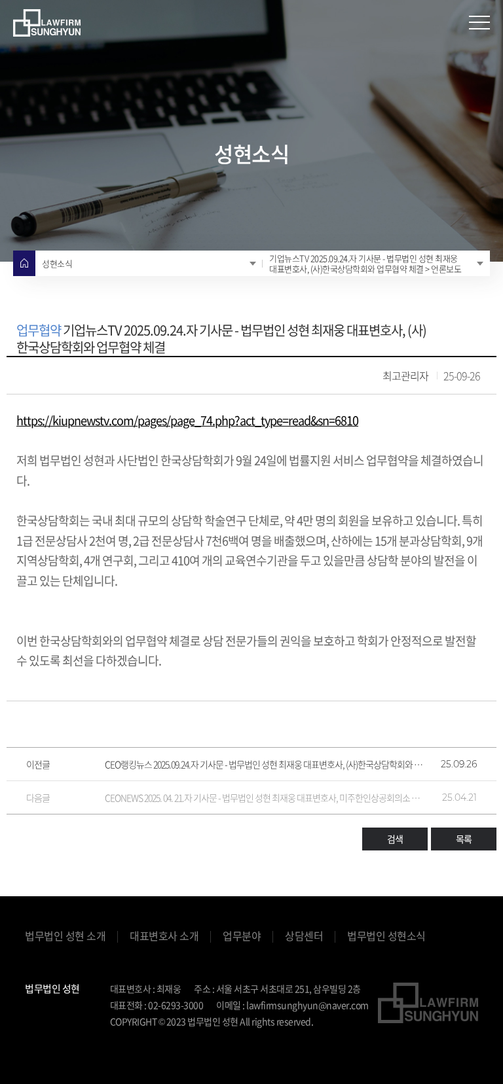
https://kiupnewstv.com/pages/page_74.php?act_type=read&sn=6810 (187, 420)
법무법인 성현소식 (386, 936)
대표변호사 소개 (164, 936)
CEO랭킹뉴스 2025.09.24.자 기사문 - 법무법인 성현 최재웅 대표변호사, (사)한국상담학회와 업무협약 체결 (264, 764)
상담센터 (304, 936)
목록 (464, 838)
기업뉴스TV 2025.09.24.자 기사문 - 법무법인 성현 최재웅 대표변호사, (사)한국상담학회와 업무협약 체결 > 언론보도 (365, 263)
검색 (395, 838)
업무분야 (242, 936)
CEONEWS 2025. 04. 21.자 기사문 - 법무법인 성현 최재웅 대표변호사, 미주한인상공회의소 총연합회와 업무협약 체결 (264, 797)
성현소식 (57, 263)
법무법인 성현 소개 (65, 936)
